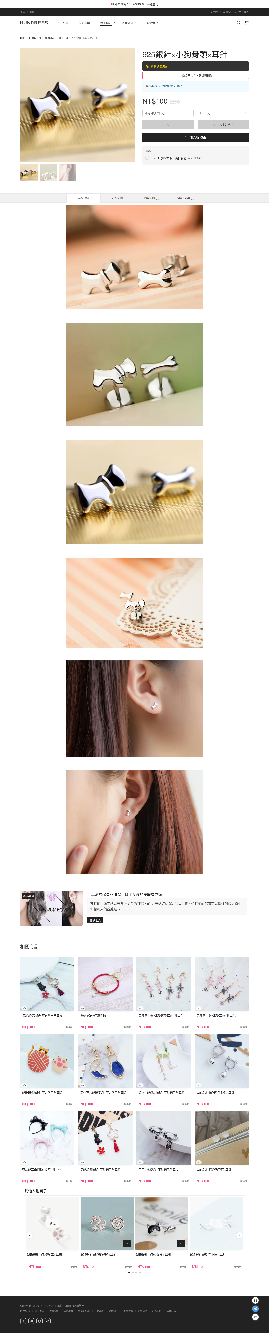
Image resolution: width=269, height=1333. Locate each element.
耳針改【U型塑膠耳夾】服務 (168, 158)
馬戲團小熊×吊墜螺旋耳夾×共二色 (160, 1015)
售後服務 (128, 1310)
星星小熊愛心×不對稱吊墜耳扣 (158, 1169)
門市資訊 (25, 1310)
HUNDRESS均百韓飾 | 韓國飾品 (37, 37)
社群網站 (171, 1310)
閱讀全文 (95, 920)
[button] (26, 105)
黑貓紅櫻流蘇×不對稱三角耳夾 (42, 1015)
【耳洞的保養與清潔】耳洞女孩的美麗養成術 (124, 894)
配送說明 (113, 1310)
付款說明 (99, 1310)
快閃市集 (39, 1310)
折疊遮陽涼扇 (159, 66)
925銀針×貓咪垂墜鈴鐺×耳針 (215, 1092)
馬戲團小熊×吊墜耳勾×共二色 (216, 1015)
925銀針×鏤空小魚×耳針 (208, 1254)
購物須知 (68, 1310)
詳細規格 (117, 198)
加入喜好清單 (224, 125)
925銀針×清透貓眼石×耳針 (214, 1169)
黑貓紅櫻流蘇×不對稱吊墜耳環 (100, 1169)
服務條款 (53, 1310)
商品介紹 (83, 198)
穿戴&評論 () (185, 198)
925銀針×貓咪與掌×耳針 (44, 1254)
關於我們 (142, 1310)
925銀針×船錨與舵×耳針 (99, 1254)
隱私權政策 (84, 1310)
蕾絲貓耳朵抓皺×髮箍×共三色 (41, 1169)
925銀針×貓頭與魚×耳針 (153, 1254)
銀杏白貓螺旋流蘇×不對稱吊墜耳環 (161, 1092)
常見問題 (156, 1310)
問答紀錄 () (151, 198)
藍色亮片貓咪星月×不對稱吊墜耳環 (103, 1092)
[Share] (255, 1309)
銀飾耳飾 (63, 37)
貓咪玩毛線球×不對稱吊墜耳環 (42, 1092)
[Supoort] (255, 1300)
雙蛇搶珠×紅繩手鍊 (93, 1015)
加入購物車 (197, 137)
